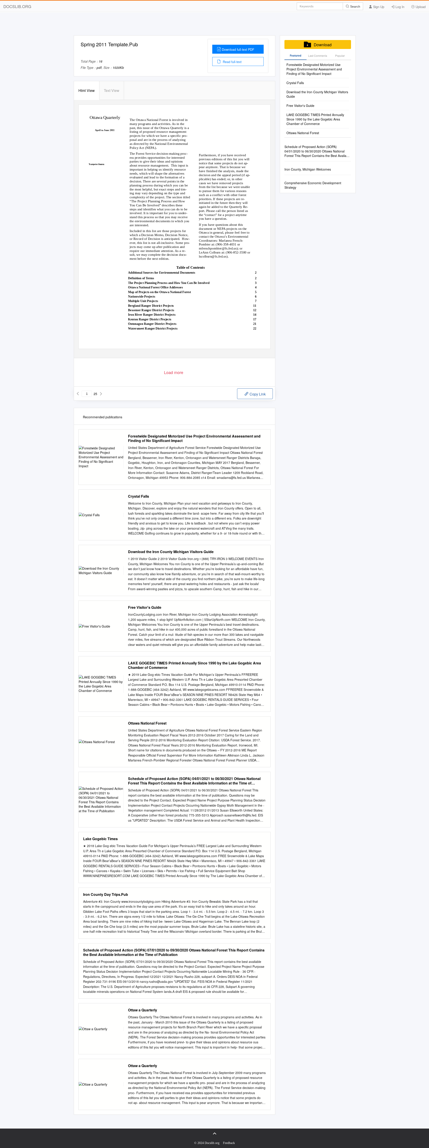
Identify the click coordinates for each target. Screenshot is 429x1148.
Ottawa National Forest (147, 723)
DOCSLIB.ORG (17, 6)
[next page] (101, 394)
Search (354, 6)
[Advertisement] (214, 25)
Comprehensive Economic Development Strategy (312, 185)
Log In (399, 6)
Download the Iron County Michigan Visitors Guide (171, 552)
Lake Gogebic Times (100, 839)
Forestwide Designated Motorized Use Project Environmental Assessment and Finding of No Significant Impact (194, 438)
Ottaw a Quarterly (142, 1010)
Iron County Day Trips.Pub (105, 894)
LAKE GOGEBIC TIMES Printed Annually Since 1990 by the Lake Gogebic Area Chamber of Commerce (194, 665)
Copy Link (257, 394)
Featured (295, 55)
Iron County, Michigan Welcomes (307, 169)
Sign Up (378, 6)
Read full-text (232, 61)
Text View (111, 90)
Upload (420, 6)
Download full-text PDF (238, 49)
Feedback (229, 1143)
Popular (340, 55)
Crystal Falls (138, 496)
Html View (86, 90)
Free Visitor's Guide (144, 607)
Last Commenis (317, 55)
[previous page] (77, 394)
